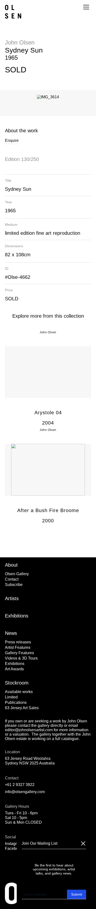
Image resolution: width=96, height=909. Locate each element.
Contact (11, 579)
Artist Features (17, 647)
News (11, 633)
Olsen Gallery (17, 574)
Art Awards (14, 669)
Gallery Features (19, 653)
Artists (12, 598)
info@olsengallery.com (25, 792)
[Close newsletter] (83, 843)
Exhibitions (16, 615)
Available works (19, 692)
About (11, 565)
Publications (16, 702)
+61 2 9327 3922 (19, 785)
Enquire (12, 140)
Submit (76, 894)
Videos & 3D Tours (21, 658)
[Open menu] (86, 7)
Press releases (18, 642)
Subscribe (14, 585)
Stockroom (17, 682)
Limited (11, 697)
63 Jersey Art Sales (22, 708)
